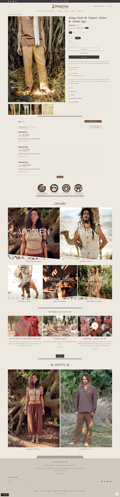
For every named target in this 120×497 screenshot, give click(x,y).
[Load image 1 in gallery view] (13, 109)
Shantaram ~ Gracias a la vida (94, 339)
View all (60, 356)
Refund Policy (65, 491)
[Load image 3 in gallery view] (36, 109)
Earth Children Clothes (24, 301)
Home (9, 14)
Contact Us (49, 491)
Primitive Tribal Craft (62, 493)
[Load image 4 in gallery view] (48, 109)
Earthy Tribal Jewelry (59, 301)
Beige (72, 38)
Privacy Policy (82, 491)
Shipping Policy (57, 491)
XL (84, 33)
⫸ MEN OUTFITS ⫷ (85, 449)
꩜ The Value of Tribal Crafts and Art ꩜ (25, 339)
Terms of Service (74, 491)
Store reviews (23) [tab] (33, 127)
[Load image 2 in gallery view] (25, 109)
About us (37, 491)
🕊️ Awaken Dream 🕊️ (60, 339)
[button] (9, 6)
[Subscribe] (31, 481)
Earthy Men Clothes (85, 261)
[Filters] (91, 127)
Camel (77, 38)
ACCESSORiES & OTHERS (94, 301)
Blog (41, 491)
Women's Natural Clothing (33, 261)
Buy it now (84, 57)
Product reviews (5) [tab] (23, 127)
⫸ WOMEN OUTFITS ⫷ (33, 449)
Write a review (93, 121)
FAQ (45, 491)
